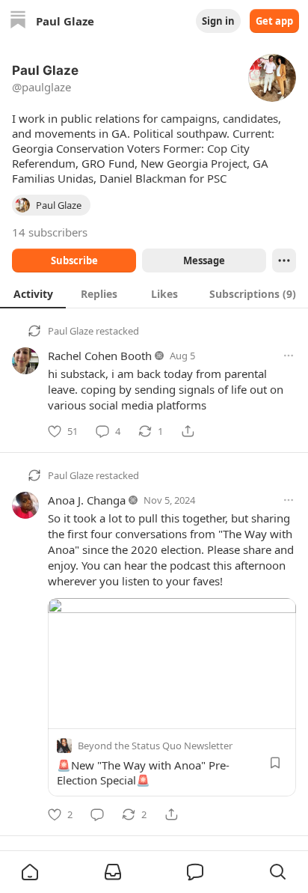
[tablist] (154, 293)
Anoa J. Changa (87, 500)
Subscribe (74, 260)
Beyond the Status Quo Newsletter (155, 745)
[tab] (33, 293)
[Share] (187, 431)
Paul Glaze (70, 331)
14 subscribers (49, 232)
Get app (274, 21)
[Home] (18, 21)
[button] (30, 872)
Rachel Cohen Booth (100, 355)
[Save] (275, 763)
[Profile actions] (284, 260)
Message (204, 260)
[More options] (289, 356)
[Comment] (97, 814)
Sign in (218, 21)
